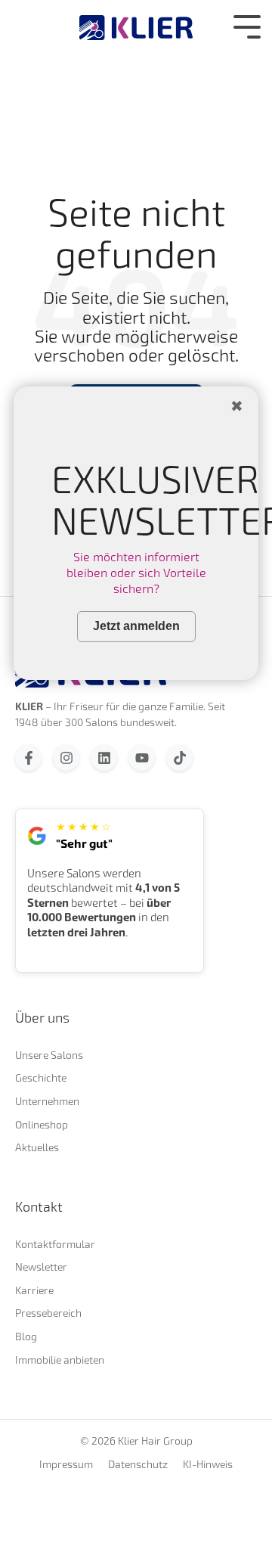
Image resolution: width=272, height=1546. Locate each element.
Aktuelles (37, 1147)
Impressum (66, 1464)
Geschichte (40, 1077)
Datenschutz (138, 1464)
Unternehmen (47, 1100)
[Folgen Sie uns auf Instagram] (66, 757)
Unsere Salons (49, 1054)
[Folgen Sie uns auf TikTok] (179, 757)
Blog (26, 1336)
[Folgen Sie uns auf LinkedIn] (104, 757)
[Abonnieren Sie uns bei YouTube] (141, 757)
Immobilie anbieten (59, 1359)
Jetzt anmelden (136, 625)
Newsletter (41, 1266)
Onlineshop (41, 1124)
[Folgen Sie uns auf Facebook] (28, 757)
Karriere (34, 1290)
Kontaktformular (55, 1243)
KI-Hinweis (208, 1464)
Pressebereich (48, 1312)
